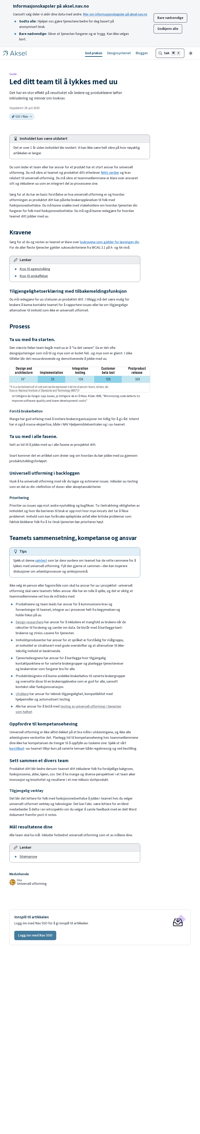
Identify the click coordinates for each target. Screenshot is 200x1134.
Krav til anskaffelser (34, 276)
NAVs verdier (110, 172)
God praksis (93, 53)
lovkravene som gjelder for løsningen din (109, 242)
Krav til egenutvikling (35, 269)
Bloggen (142, 53)
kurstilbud (16, 748)
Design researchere (30, 622)
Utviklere (22, 694)
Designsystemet (119, 53)
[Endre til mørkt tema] (190, 53)
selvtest (41, 560)
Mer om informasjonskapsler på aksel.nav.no (115, 14)
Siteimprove (28, 856)
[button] (35, 935)
